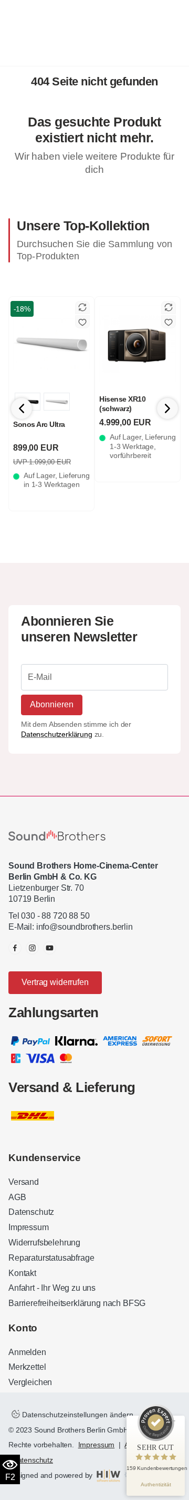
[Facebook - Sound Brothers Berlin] (15, 947)
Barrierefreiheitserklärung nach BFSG (76, 1303)
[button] (167, 408)
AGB (17, 1197)
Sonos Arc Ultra (39, 424)
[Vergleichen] (82, 307)
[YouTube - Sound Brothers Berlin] (49, 947)
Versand (23, 1181)
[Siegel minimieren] (173, 1421)
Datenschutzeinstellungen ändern (76, 1414)
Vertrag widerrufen (55, 982)
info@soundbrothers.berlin (84, 926)
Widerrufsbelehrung (44, 1242)
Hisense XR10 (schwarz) (122, 404)
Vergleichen (30, 1382)
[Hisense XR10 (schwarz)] (137, 343)
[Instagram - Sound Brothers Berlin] (32, 947)
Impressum (28, 1227)
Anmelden (27, 1352)
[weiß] (56, 402)
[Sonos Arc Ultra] (51, 343)
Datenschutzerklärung (56, 734)
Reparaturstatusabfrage (51, 1257)
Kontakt (22, 1273)
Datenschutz (31, 1211)
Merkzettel (27, 1366)
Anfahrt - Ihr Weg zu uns (52, 1287)
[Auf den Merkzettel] (82, 321)
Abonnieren (52, 704)
